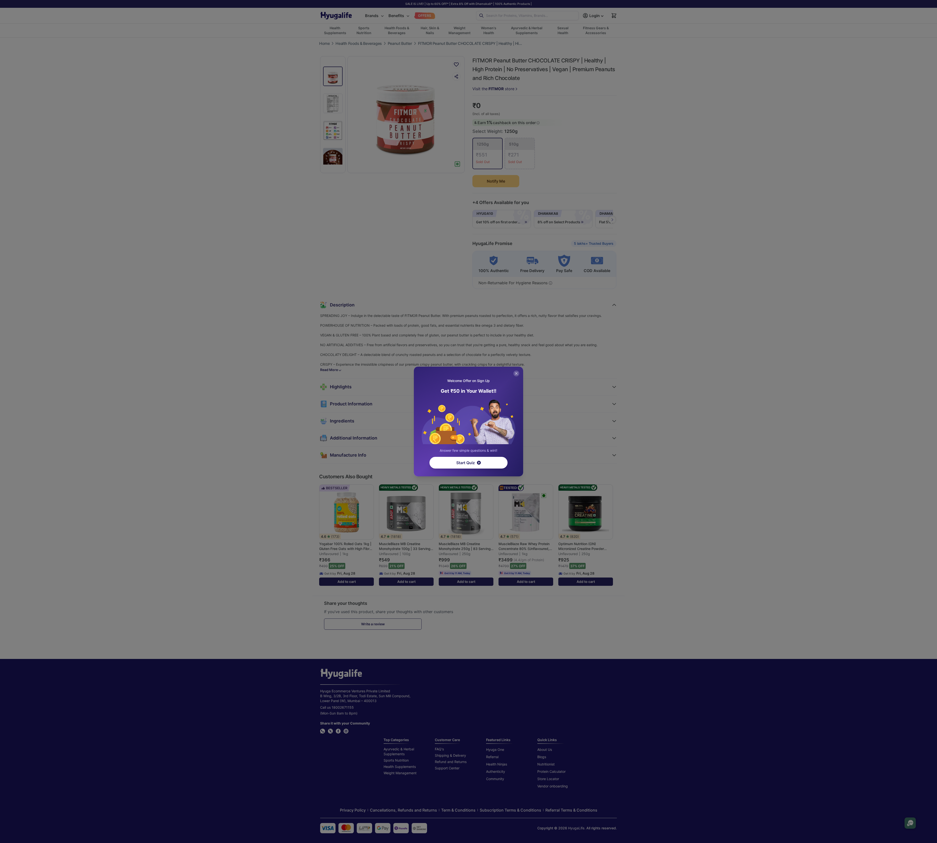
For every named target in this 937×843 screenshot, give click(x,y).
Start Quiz (465, 462)
